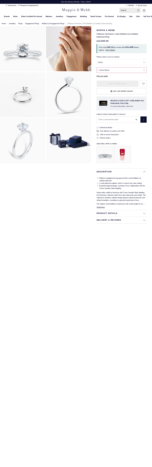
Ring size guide (102, 76)
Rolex (15, 16)
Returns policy (105, 138)
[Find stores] (143, 119)
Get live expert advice (123, 91)
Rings (20, 23)
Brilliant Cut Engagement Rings (53, 23)
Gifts (138, 16)
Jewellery (59, 16)
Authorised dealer (105, 127)
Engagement (71, 16)
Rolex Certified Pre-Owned (31, 16)
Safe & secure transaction (109, 134)
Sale (131, 16)
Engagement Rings (32, 23)
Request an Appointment (29, 5)
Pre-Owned (109, 16)
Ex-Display (121, 16)
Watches (49, 16)
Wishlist (131, 5)
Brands (7, 16)
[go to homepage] (76, 10)
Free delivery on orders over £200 (112, 131)
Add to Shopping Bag (118, 83)
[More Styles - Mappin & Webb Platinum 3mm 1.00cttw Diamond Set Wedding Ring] (105, 154)
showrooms (11, 5)
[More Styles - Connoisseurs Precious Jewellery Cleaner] (122, 154)
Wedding (83, 16)
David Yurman (95, 16)
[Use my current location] (136, 119)
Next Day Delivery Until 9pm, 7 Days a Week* (76, 2)
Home (4, 23)
